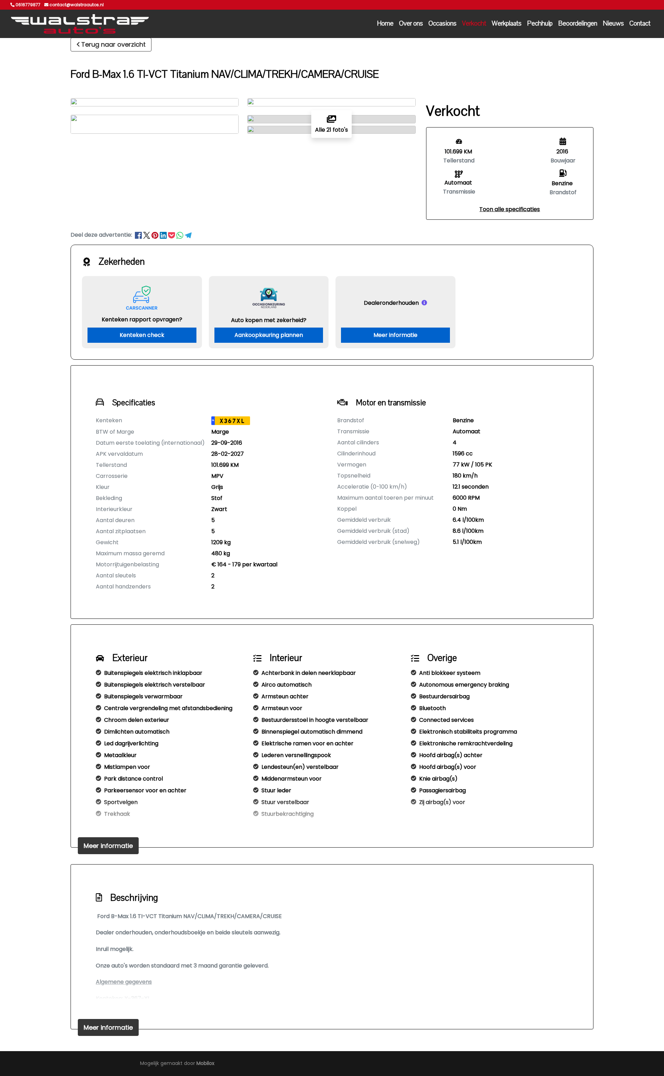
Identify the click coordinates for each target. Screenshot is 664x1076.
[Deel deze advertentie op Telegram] (188, 235)
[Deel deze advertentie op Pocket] (172, 235)
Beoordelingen (577, 23)
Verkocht (474, 23)
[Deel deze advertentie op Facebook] (139, 235)
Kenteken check (142, 335)
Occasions (442, 23)
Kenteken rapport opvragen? (142, 319)
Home (385, 23)
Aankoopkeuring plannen (268, 335)
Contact (640, 23)
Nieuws (613, 23)
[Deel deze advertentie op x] (146, 235)
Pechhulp (540, 23)
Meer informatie (395, 335)
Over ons (411, 23)
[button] (509, 209)
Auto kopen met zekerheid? (268, 320)
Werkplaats (507, 23)
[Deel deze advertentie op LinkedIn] (164, 235)
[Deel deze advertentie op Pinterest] (155, 235)
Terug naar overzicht (113, 44)
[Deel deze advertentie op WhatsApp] (180, 235)
